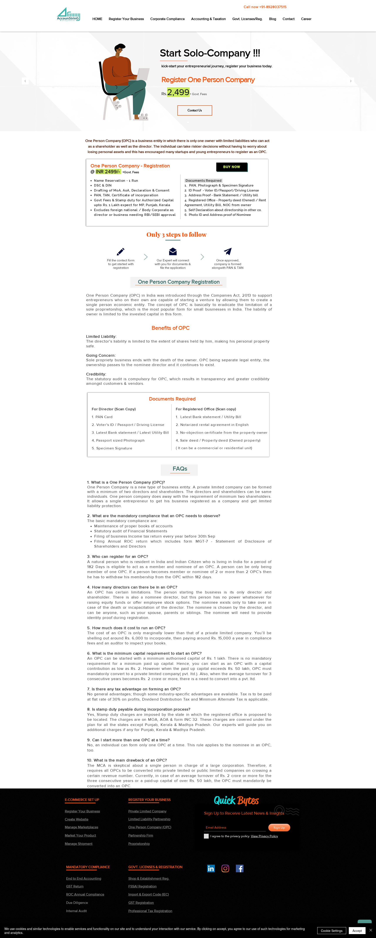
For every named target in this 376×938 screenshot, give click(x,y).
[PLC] (188, 122)
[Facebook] (239, 868)
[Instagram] (225, 868)
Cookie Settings (331, 930)
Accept (357, 930)
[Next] (350, 81)
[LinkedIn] (211, 868)
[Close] (370, 931)
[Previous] (25, 81)
